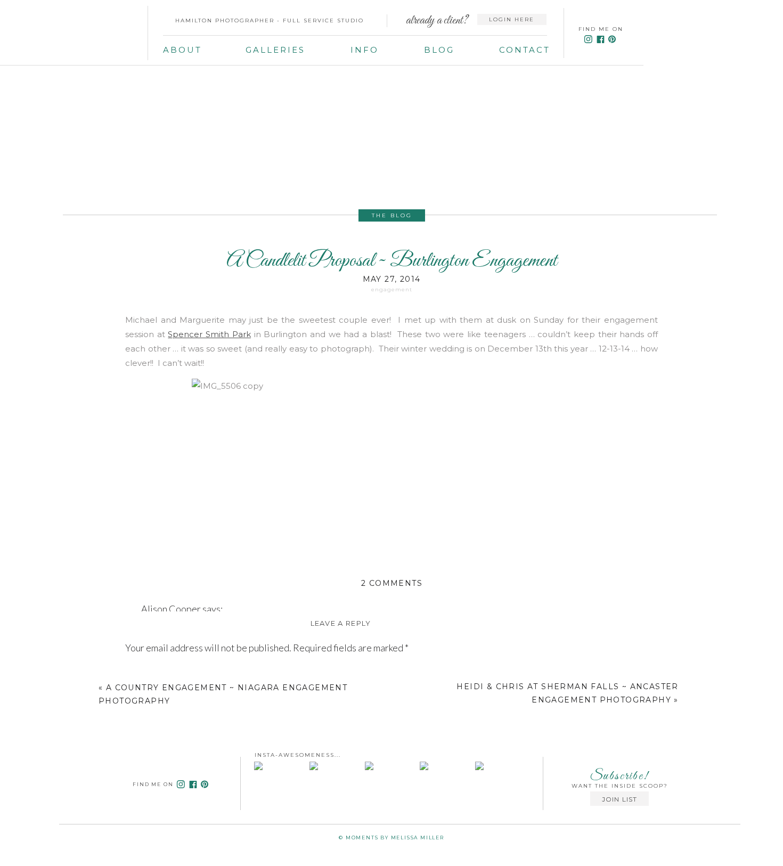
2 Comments (391, 583)
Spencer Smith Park (209, 334)
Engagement (391, 289)
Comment (147, 672)
